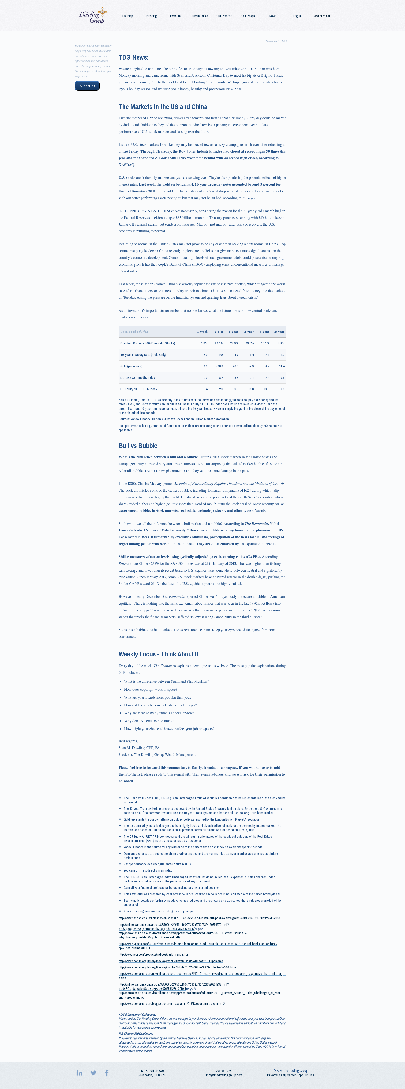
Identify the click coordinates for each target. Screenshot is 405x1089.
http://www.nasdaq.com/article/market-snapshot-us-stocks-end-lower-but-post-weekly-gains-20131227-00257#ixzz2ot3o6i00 (199, 918)
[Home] (93, 15)
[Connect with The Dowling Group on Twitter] (94, 1073)
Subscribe (87, 86)
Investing (176, 16)
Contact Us (322, 16)
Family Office (200, 16)
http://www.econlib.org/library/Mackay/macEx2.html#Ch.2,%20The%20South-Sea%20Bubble (177, 967)
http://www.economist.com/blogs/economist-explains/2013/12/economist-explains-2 (172, 1004)
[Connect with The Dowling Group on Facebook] (107, 1073)
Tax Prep (127, 16)
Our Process (224, 16)
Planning (151, 16)
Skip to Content (11, 2)
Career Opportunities (300, 1075)
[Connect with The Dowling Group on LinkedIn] (80, 1073)
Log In (297, 16)
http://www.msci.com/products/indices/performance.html (154, 954)
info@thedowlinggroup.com (224, 1075)
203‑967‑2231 (224, 1071)
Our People (248, 16)
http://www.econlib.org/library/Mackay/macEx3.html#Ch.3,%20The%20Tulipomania (171, 961)
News (272, 16)
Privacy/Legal (276, 1075)
